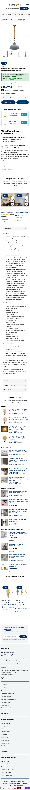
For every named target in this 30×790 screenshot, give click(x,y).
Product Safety (5, 702)
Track (23, 636)
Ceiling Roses (5, 743)
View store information (9, 141)
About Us (3, 688)
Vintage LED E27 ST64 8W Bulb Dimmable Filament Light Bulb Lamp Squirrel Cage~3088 (17, 428)
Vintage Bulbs (5, 726)
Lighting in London (6, 772)
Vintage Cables (5, 723)
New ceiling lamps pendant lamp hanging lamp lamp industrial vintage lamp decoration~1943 (14, 113)
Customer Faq (5, 766)
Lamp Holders (5, 740)
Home (2, 19)
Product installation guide (8, 699)
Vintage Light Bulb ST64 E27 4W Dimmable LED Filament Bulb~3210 (18, 410)
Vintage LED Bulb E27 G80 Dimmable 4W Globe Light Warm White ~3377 (18, 438)
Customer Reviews (6, 764)
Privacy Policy (5, 705)
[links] (2, 678)
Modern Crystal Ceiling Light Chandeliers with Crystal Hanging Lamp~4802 (18, 479)
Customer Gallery (6, 761)
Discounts (4, 751)
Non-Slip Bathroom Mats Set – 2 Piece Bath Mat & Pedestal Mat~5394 (18, 556)
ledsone (17, 600)
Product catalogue (6, 696)
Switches (3, 746)
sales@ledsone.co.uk (7, 674)
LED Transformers (6, 729)
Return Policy (4, 710)
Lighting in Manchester (7, 775)
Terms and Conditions (7, 693)
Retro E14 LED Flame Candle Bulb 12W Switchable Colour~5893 (20, 603)
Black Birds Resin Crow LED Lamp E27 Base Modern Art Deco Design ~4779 (18, 501)
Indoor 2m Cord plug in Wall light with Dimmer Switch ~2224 (18, 491)
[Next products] (27, 109)
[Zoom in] (26, 26)
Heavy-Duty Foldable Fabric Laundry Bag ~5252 (16, 544)
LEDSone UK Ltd (5, 600)
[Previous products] (23, 109)
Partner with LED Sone (7, 769)
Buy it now (22, 102)
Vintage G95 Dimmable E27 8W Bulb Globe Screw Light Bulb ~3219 (18, 418)
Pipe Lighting (4, 737)
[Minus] (3, 97)
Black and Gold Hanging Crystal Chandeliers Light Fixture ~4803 (18, 469)
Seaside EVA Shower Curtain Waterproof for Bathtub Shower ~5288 (18, 533)
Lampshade (4, 734)
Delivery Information (6, 708)
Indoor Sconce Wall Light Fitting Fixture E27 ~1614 (17, 520)
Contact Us (4, 691)
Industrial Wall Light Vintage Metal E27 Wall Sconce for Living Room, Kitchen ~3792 (18, 511)
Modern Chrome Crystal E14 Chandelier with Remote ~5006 (18, 451)
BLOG (2, 748)
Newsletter (4, 713)
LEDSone (4, 66)
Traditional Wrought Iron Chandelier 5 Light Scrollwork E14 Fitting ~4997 (18, 460)
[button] (26, 36)
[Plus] (10, 97)
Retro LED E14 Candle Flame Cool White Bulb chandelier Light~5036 (7, 603)
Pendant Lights (5, 731)
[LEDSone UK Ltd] (15, 4)
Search (25, 8)
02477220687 (7, 655)
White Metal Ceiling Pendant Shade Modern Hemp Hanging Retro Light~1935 (14, 121)
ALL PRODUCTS (9, 19)
